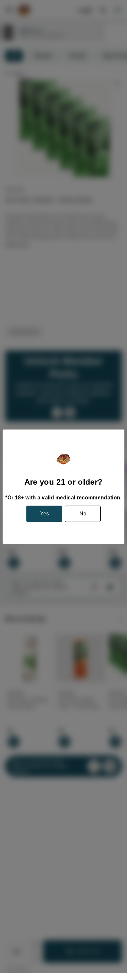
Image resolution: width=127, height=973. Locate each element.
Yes (44, 513)
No (82, 513)
